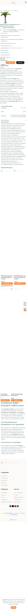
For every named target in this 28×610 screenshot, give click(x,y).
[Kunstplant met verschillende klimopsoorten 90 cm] (6, 428)
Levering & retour (18, 590)
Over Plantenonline (18, 583)
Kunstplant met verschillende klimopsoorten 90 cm (6, 485)
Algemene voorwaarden (6, 593)
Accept (13, 607)
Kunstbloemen (4, 569)
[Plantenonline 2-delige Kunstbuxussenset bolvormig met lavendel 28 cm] (19, 383)
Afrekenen (3, 586)
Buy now (20, 152)
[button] (7, 373)
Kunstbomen (15, 10)
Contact (3, 588)
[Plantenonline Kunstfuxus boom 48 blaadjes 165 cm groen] (6, 310)
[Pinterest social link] (15, 597)
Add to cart (10, 152)
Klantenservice (17, 593)
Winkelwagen (4, 583)
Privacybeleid (4, 590)
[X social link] (13, 597)
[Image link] (10, 557)
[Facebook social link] (10, 597)
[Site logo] (13, 2)
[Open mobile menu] (1, 2)
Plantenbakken (4, 576)
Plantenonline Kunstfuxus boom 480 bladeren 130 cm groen (20, 367)
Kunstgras (3, 574)
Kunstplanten (7, 10)
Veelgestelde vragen (18, 588)
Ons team (16, 586)
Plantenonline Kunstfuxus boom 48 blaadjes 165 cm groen (7, 367)
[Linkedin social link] (18, 597)
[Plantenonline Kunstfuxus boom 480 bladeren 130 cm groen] (19, 310)
